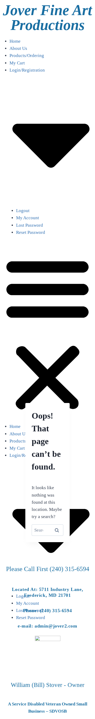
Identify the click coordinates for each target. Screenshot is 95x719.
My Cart (17, 62)
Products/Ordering (27, 55)
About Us (18, 48)
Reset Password (30, 232)
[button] (47, 333)
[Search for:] (47, 530)
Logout (23, 210)
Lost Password (29, 225)
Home (15, 41)
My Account (27, 217)
